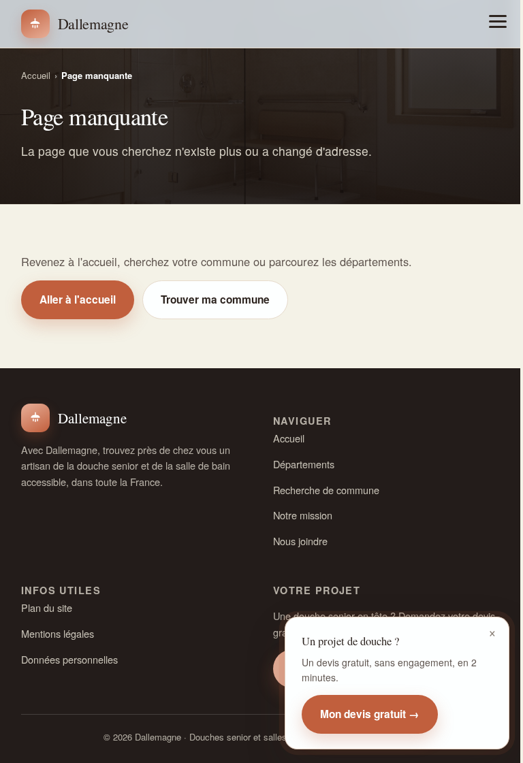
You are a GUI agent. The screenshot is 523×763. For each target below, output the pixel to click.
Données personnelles (69, 659)
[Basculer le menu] (498, 21)
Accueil (35, 75)
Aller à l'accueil (77, 299)
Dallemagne (93, 23)
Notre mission (302, 515)
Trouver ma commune (215, 299)
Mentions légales (57, 633)
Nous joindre (300, 541)
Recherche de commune (326, 490)
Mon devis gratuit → (369, 714)
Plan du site (46, 607)
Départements (303, 464)
